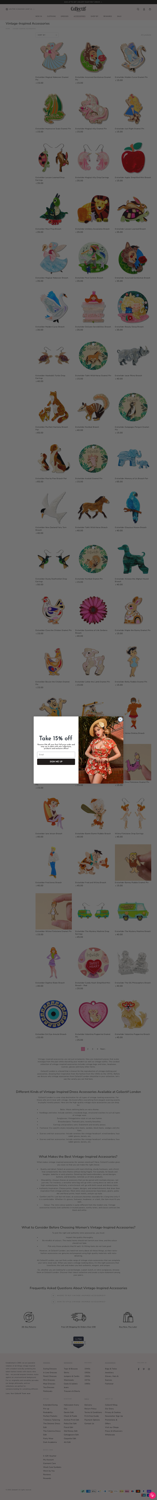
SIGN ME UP (56, 762)
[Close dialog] (120, 719)
